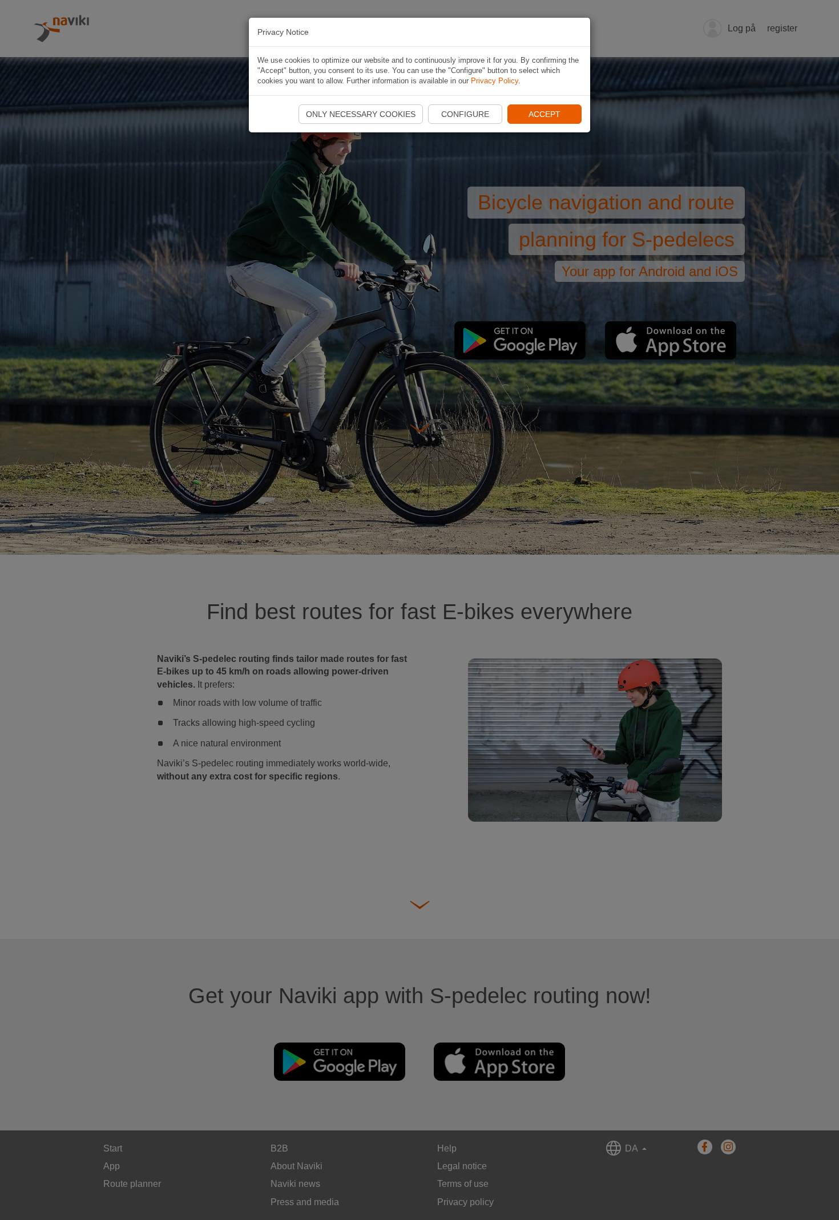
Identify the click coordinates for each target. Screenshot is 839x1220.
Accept (544, 114)
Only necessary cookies (361, 114)
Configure (465, 114)
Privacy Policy (494, 80)
